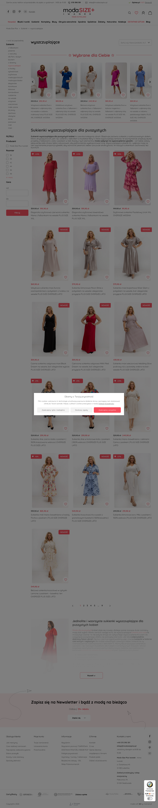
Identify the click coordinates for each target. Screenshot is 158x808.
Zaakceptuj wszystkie (107, 410)
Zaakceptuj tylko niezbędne (53, 410)
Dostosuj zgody (81, 410)
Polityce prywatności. (106, 404)
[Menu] (154, 781)
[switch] (149, 798)
